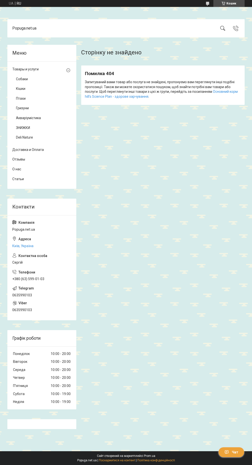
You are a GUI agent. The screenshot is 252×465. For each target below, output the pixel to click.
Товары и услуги (25, 69)
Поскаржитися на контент (117, 460)
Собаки (22, 79)
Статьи (18, 179)
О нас (16, 169)
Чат (235, 452)
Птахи (21, 98)
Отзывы (18, 159)
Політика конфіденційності (156, 460)
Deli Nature (24, 137)
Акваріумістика (28, 118)
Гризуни (22, 108)
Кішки (20, 89)
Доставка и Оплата (28, 150)
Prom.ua (149, 456)
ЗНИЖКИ (23, 128)
